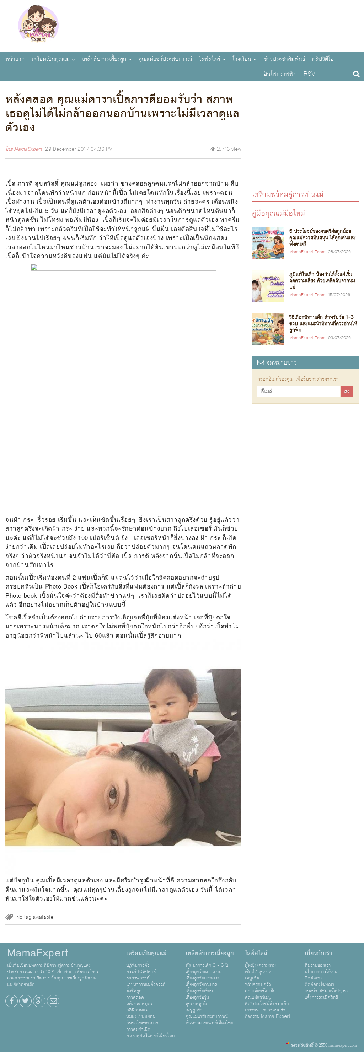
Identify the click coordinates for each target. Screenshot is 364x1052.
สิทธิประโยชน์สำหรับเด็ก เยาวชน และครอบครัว (267, 1006)
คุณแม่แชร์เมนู (258, 997)
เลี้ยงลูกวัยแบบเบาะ (203, 971)
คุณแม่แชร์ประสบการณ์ (165, 59)
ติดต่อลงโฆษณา (319, 984)
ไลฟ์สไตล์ (209, 59)
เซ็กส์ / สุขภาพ (258, 971)
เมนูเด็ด (252, 978)
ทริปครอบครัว (258, 984)
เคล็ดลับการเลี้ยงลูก (104, 59)
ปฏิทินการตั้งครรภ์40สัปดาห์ (141, 968)
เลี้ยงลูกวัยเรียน (199, 991)
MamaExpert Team (307, 252)
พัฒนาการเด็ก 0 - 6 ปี (207, 965)
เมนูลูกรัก (194, 1010)
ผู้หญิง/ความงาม (260, 965)
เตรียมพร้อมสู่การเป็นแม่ (287, 194)
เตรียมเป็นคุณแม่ (51, 59)
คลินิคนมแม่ (137, 1010)
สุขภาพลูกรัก (197, 1003)
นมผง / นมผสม (140, 1016)
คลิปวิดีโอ (322, 59)
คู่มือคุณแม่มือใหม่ (278, 213)
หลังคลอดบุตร (139, 1003)
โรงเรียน (241, 59)
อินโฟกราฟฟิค (280, 74)
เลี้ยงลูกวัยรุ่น (197, 997)
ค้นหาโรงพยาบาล (142, 1023)
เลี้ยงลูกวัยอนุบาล (201, 984)
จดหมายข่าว (280, 363)
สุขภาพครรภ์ (137, 978)
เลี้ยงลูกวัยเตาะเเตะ (203, 978)
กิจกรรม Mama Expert (267, 1016)
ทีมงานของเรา (318, 965)
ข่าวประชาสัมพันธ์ (284, 59)
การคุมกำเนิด (138, 1029)
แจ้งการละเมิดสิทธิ (321, 997)
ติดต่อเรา (313, 978)
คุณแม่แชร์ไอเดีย (260, 991)
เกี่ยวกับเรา (318, 953)
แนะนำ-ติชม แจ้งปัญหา (326, 991)
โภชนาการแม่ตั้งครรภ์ (145, 984)
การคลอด (135, 997)
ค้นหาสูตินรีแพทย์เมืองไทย (150, 1035)
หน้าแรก (15, 59)
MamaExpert (38, 25)
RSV (309, 74)
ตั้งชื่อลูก (133, 991)
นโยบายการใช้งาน (321, 971)
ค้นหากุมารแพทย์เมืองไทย (209, 1023)
